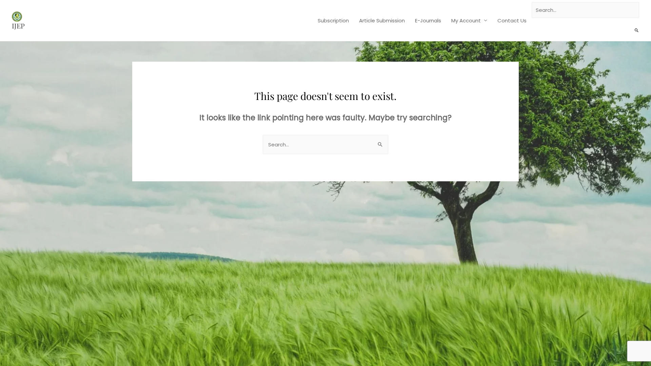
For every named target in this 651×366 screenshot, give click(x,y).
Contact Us (512, 20)
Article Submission (382, 20)
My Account (466, 20)
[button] (636, 30)
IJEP (18, 25)
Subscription (333, 20)
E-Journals (428, 20)
